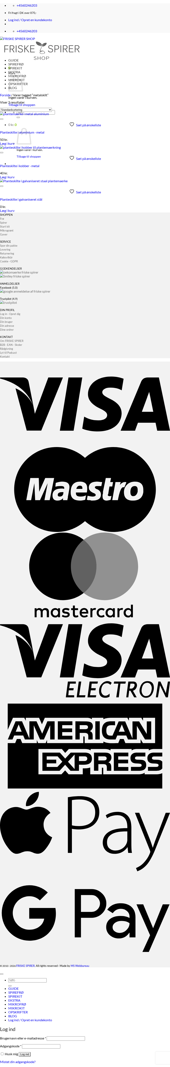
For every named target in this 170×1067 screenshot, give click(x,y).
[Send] (18, 117)
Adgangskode (10, 1046)
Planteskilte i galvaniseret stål (21, 199)
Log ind (24, 1054)
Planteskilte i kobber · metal (19, 166)
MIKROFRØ (17, 1004)
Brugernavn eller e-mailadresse (23, 1038)
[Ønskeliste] (1, 119)
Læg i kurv (7, 143)
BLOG (12, 1016)
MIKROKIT (16, 1008)
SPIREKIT (15, 68)
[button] (30, 20)
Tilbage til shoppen (21, 105)
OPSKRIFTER (18, 1012)
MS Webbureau (80, 965)
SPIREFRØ (16, 64)
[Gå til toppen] (1, 974)
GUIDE (13, 60)
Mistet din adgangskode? (17, 1062)
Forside (5, 95)
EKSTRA (14, 72)
